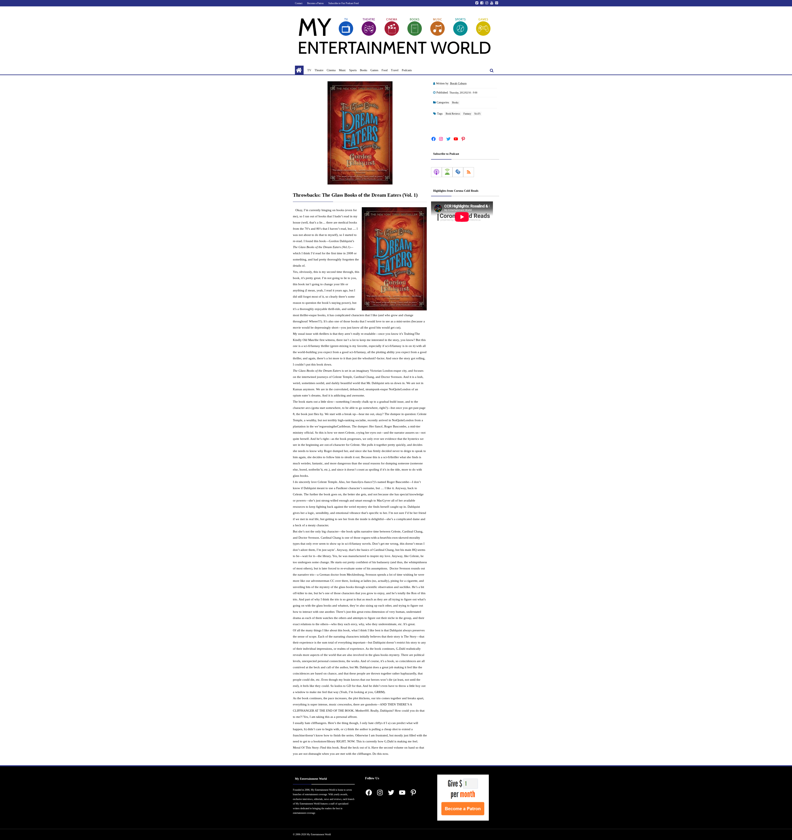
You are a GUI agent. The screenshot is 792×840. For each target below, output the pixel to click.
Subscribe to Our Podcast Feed (343, 3)
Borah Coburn (458, 83)
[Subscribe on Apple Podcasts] (436, 172)
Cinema (331, 70)
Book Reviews (453, 113)
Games (374, 70)
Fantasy (467, 113)
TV (309, 70)
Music (342, 70)
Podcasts (407, 70)
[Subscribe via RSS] (468, 172)
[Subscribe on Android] (447, 172)
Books (363, 70)
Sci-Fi (477, 113)
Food (385, 70)
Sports (353, 70)
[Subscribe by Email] (458, 172)
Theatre (319, 70)
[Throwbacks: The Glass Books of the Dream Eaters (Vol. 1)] (360, 133)
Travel (394, 70)
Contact (298, 3)
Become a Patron (315, 3)
